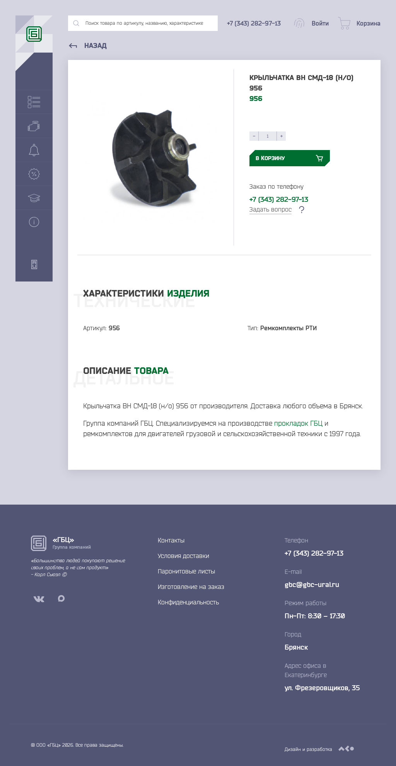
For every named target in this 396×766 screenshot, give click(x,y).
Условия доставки (183, 555)
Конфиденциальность (188, 602)
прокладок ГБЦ (298, 423)
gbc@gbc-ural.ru (312, 584)
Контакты (171, 540)
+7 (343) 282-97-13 (278, 199)
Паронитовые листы (186, 571)
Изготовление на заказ (191, 586)
